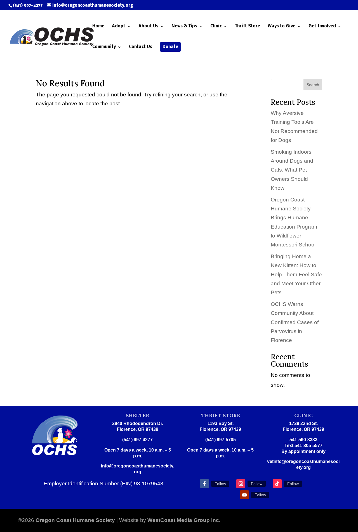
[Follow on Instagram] (240, 483)
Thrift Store (247, 26)
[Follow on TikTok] (277, 483)
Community (104, 47)
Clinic (216, 26)
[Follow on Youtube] (244, 494)
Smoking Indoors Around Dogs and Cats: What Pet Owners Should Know (292, 170)
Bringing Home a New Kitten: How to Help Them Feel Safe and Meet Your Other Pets (296, 274)
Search (313, 84)
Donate (170, 47)
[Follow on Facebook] (204, 483)
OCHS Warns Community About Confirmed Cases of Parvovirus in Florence (295, 322)
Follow (220, 483)
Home (98, 26)
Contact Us (140, 47)
